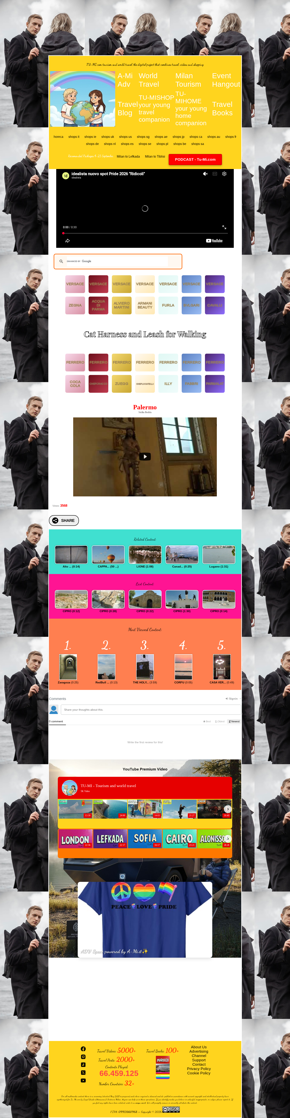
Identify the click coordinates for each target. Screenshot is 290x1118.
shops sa (197, 144)
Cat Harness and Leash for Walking (145, 334)
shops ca (196, 136)
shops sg (143, 136)
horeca (58, 136)
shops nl (110, 144)
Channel (199, 1056)
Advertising (198, 1051)
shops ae (161, 136)
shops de (92, 144)
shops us (125, 136)
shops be (179, 144)
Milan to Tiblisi (155, 156)
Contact (199, 1064)
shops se (145, 144)
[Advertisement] (145, 27)
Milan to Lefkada (128, 156)
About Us (199, 1047)
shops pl (162, 144)
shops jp (178, 136)
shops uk (107, 136)
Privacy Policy (199, 1069)
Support (199, 1060)
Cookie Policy (198, 1073)
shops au (213, 136)
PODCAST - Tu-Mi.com (195, 159)
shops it (73, 136)
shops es (127, 144)
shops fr (230, 136)
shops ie (90, 136)
